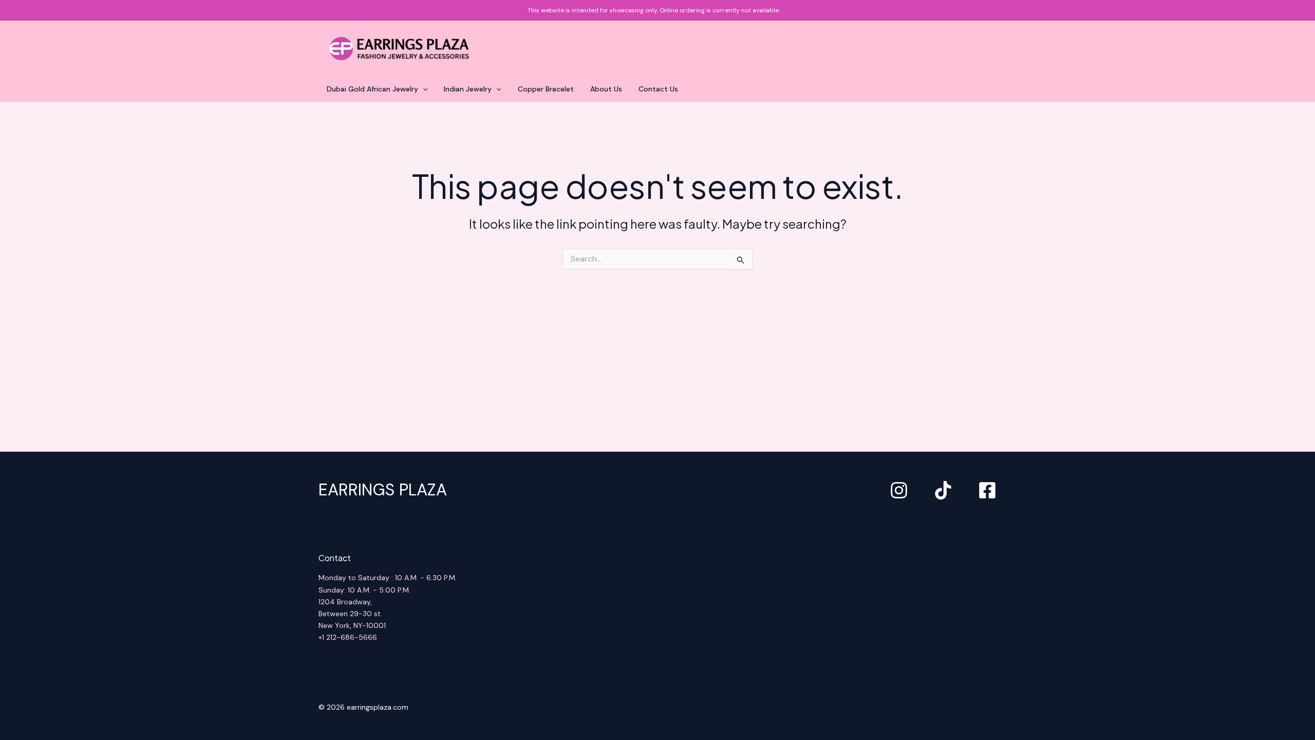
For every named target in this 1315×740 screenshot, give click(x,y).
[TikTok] (943, 490)
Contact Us (658, 89)
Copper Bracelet (546, 89)
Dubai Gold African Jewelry (372, 89)
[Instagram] (899, 490)
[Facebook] (987, 490)
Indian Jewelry (468, 89)
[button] (422, 89)
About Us (606, 89)
